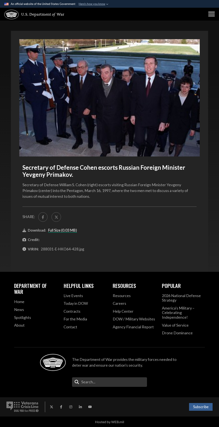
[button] (211, 14)
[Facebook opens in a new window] (61, 407)
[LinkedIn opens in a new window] (80, 407)
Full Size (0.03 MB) (62, 230)
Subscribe (201, 407)
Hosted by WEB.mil (109, 422)
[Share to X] (56, 217)
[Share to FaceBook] (42, 217)
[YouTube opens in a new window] (90, 407)
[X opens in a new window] (51, 407)
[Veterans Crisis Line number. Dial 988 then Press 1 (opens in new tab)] (22, 407)
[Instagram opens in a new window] (71, 407)
